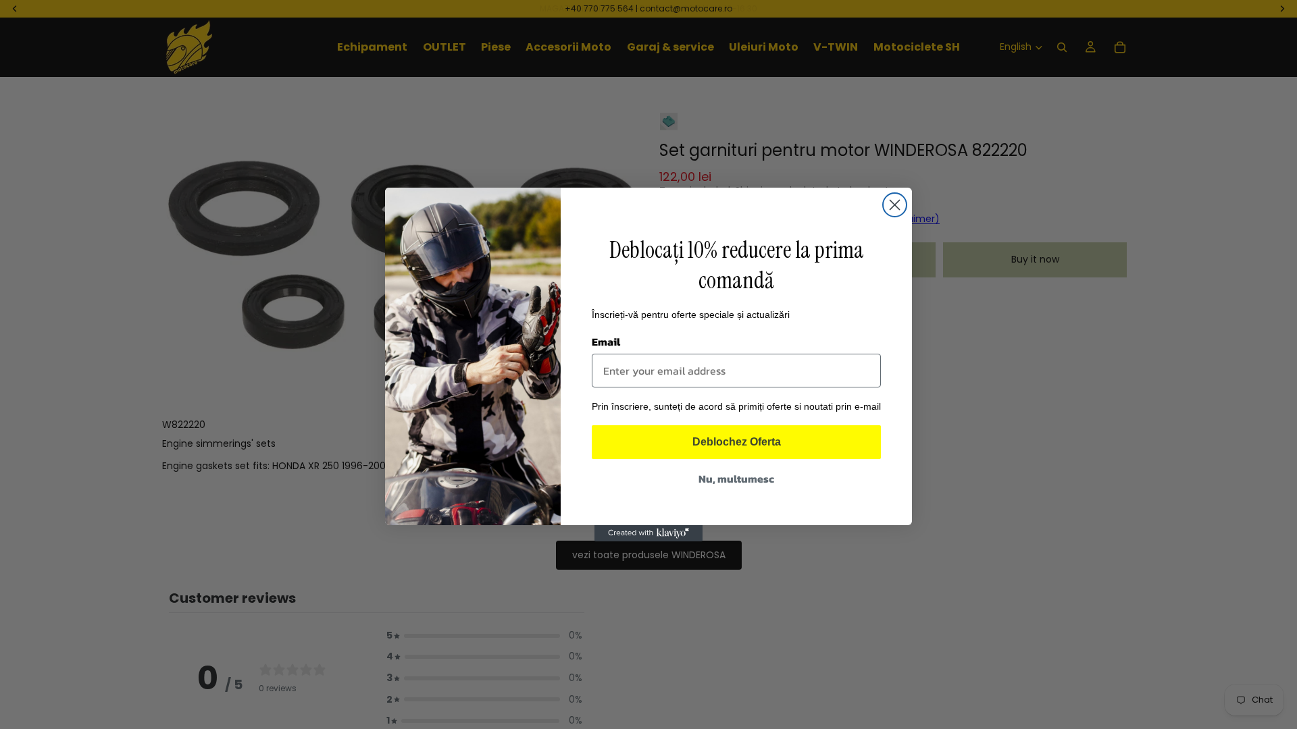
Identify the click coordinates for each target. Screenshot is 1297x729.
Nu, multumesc (736, 478)
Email (606, 341)
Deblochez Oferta (736, 442)
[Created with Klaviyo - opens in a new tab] (648, 533)
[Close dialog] (895, 205)
